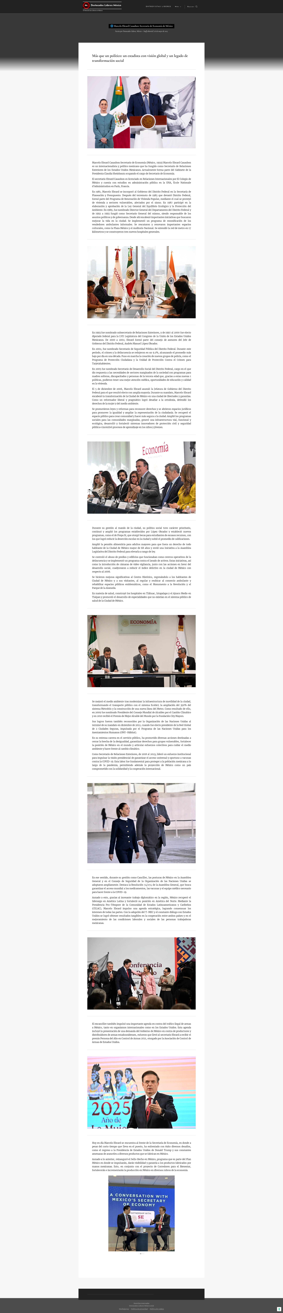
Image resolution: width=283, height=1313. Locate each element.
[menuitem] (158, 7)
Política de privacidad (139, 1309)
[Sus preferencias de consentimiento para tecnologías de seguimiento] (279, 1309)
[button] (192, 7)
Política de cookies (157, 1309)
